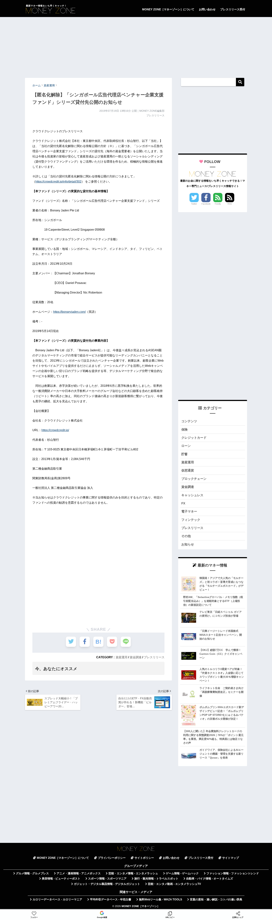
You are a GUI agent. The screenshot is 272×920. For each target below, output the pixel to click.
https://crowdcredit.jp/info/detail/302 (58, 181)
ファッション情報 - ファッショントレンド (232, 873)
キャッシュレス (192, 495)
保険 (184, 429)
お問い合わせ (207, 9)
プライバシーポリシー (112, 857)
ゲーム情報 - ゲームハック (182, 873)
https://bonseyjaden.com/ (69, 311)
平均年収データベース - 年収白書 (110, 899)
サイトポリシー (144, 857)
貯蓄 (184, 454)
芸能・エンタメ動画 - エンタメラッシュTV (174, 883)
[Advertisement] (136, 46)
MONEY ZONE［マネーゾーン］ (141, 906)
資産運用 (121, 657)
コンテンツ (189, 421)
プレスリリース (154, 657)
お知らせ (187, 544)
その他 (186, 536)
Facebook (206, 204)
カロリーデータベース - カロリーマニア (57, 899)
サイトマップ (230, 857)
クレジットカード (193, 437)
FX (183, 503)
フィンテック (190, 520)
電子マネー (189, 511)
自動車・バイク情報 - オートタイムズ (209, 878)
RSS (230, 204)
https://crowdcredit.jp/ (55, 430)
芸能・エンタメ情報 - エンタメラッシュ (133, 873)
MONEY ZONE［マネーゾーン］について (168, 9)
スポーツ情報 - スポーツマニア (107, 878)
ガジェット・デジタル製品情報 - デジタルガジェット (107, 883)
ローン (186, 446)
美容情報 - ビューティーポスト (61, 878)
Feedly (218, 204)
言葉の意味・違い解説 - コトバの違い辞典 (216, 899)
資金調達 (136, 657)
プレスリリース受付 (232, 9)
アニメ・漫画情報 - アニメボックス (79, 873)
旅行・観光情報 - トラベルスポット (156, 878)
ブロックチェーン (193, 479)
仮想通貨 (187, 470)
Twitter (194, 204)
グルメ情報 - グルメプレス (32, 873)
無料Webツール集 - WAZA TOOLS (160, 899)
